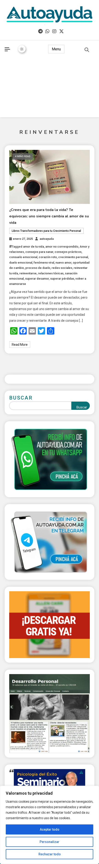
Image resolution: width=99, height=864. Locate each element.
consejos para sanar (39, 252)
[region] (49, 825)
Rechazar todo (49, 854)
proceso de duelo (37, 268)
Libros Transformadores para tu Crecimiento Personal (46, 230)
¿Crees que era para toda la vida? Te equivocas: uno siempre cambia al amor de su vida (49, 216)
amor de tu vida (33, 246)
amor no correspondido (61, 246)
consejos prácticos (68, 252)
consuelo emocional (23, 257)
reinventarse (28, 273)
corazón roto (48, 257)
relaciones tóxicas (51, 273)
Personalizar (49, 842)
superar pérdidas (62, 278)
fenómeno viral (44, 262)
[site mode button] (22, 49)
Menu (56, 49)
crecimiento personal (73, 257)
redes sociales (62, 268)
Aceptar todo (49, 829)
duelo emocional (20, 262)
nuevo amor (63, 262)
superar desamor (37, 278)
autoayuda (47, 238)
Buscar (21, 398)
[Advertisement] (49, 88)
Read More (20, 344)
